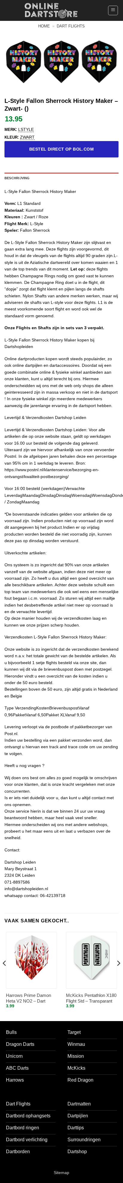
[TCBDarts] (51, 10)
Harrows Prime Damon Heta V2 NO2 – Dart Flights (28, 998)
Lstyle (26, 129)
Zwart (27, 137)
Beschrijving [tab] (17, 178)
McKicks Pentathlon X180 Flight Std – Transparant (91, 998)
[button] (113, 10)
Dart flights (71, 26)
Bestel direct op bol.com (61, 149)
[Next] (118, 975)
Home (44, 26)
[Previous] (4, 975)
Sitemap (61, 1172)
